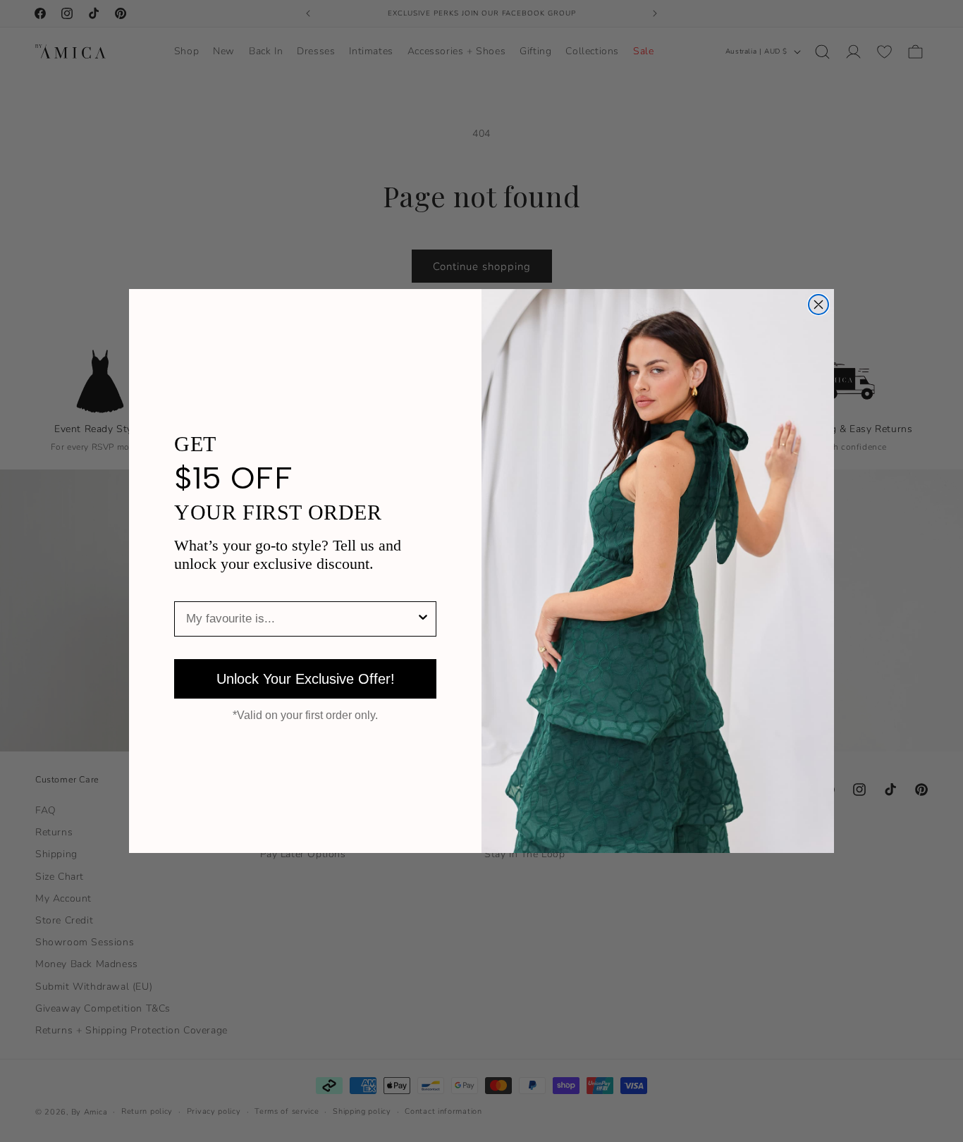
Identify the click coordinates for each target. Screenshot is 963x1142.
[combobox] (301, 619)
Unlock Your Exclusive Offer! (305, 679)
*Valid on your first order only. (305, 715)
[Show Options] (423, 619)
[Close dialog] (818, 304)
